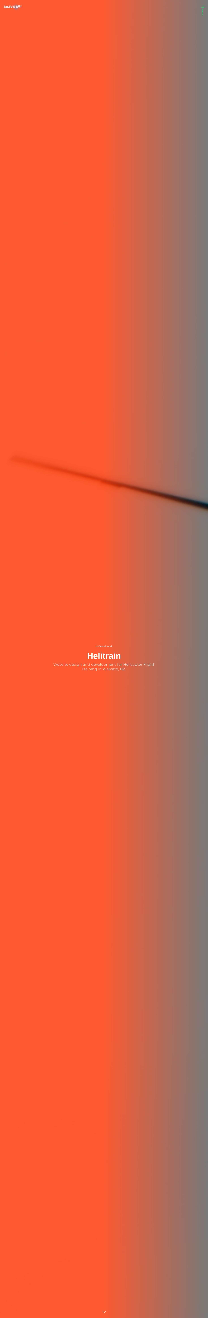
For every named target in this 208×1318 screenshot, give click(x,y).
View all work (105, 646)
